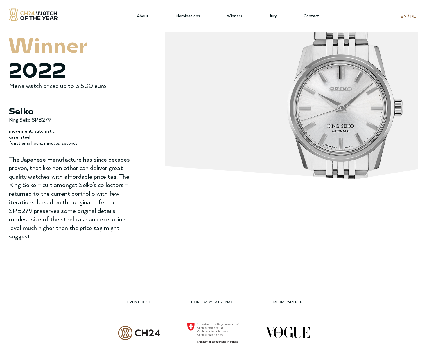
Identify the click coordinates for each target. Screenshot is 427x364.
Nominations (187, 15)
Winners (234, 15)
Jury (273, 15)
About (143, 15)
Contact (311, 15)
